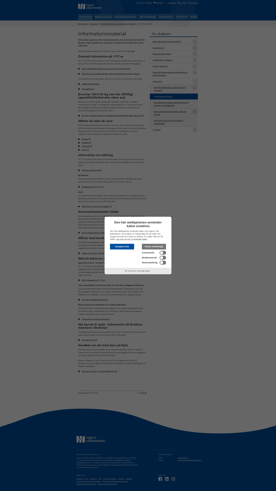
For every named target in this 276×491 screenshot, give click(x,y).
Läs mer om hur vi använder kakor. (132, 239)
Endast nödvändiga (154, 246)
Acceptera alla (122, 246)
